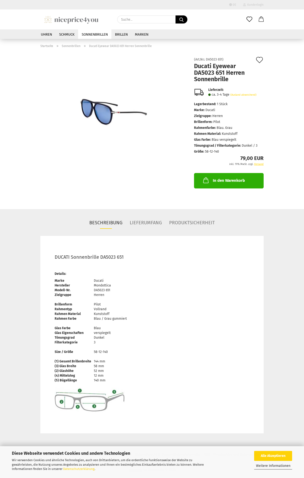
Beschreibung (106, 222)
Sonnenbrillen (95, 34)
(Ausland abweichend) (243, 94)
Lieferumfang (146, 222)
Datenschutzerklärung (79, 469)
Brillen (121, 34)
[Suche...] (181, 19)
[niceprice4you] (71, 19)
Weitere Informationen (273, 466)
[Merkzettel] (249, 19)
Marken (141, 34)
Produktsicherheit (192, 222)
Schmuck (67, 34)
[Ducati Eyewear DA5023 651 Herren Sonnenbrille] (113, 111)
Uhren (46, 34)
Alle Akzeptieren (273, 456)
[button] (261, 19)
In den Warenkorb (229, 180)
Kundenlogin (255, 4)
